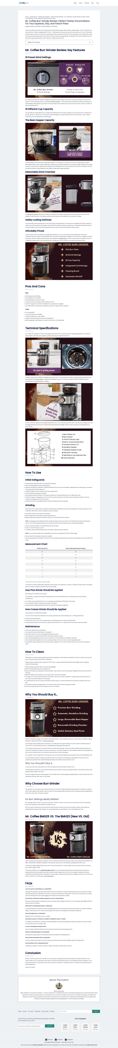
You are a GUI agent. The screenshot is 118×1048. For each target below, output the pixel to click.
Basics (75, 3)
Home (27, 17)
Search (96, 1011)
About (19, 1011)
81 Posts (85, 1027)
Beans (80, 3)
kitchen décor (39, 379)
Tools (97, 3)
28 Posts (65, 1027)
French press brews (48, 741)
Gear (92, 3)
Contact (24, 1011)
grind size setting (49, 876)
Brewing (87, 3)
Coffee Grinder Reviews (57, 17)
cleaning (53, 667)
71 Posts (75, 1027)
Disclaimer (37, 1011)
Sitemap (52, 1011)
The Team (30, 1011)
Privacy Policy (45, 1011)
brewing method (55, 101)
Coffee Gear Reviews (43, 17)
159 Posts (95, 1027)
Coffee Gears (33, 17)
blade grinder (62, 238)
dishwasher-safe (32, 214)
